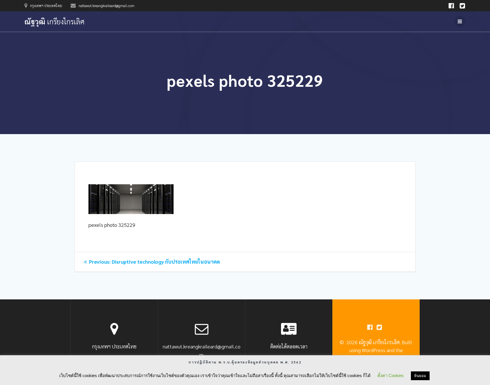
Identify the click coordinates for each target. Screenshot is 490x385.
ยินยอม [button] (420, 376)
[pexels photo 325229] (131, 212)
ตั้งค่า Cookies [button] (390, 375)
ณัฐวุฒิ (54, 21)
